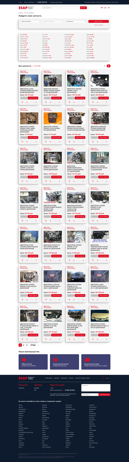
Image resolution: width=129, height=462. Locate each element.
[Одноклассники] (105, 378)
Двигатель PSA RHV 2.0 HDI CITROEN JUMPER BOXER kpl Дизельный (52, 246)
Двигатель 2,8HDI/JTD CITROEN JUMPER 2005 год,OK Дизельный (98, 128)
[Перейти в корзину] (108, 7)
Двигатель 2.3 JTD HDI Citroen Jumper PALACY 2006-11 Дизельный (52, 286)
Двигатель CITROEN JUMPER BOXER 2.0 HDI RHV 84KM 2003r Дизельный (74, 326)
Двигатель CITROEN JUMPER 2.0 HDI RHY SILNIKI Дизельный (27, 167)
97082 (33, 345)
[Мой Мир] (107, 378)
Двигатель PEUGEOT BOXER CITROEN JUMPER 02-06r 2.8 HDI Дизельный (75, 208)
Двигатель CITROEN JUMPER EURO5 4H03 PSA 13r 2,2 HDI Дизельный (99, 90)
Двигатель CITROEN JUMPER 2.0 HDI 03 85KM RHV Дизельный (52, 128)
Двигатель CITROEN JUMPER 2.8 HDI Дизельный (98, 207)
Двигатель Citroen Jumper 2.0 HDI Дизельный (74, 246)
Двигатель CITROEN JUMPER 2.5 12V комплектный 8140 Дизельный (74, 287)
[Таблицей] (108, 66)
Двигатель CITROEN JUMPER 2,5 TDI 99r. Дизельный (51, 325)
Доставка (93, 2)
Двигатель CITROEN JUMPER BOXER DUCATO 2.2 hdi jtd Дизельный (100, 325)
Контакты (103, 2)
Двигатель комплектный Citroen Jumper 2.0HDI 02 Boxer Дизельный (99, 247)
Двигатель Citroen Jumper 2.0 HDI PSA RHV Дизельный (28, 286)
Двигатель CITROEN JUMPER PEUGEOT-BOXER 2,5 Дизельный (99, 167)
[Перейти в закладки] (101, 7)
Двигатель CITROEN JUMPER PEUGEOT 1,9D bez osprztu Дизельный (29, 207)
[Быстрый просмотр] (36, 102)
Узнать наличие (33, 98)
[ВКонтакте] (103, 378)
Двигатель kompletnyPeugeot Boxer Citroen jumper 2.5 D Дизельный (75, 168)
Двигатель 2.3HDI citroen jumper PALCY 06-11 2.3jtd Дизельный (99, 286)
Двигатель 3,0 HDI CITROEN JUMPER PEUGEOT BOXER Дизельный (29, 90)
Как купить (21, 388)
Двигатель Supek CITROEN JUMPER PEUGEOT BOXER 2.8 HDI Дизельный (53, 208)
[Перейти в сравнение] (105, 7)
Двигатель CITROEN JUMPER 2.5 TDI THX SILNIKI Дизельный (51, 167)
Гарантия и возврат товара (112, 2)
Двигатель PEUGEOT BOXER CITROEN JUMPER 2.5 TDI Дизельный (52, 90)
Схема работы (87, 2)
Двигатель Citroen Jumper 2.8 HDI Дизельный (74, 90)
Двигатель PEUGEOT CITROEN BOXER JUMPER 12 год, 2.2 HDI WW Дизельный (29, 326)
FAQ (35, 390)
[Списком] (105, 66)
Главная (21, 12)
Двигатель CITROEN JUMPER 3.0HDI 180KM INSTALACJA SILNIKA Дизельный (27, 129)
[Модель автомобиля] (53, 21)
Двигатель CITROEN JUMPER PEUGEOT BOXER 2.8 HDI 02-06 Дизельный (76, 128)
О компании (98, 2)
